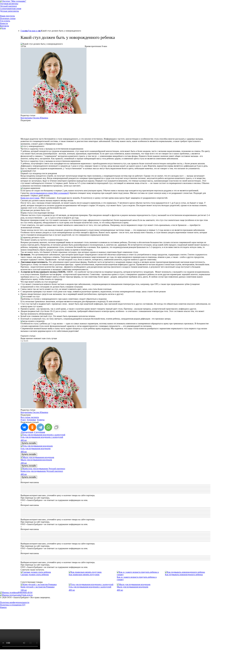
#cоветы (41, 420)
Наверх (3, 607)
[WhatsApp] (48, 427)
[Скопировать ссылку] (56, 427)
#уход (23, 420)
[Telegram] (40, 427)
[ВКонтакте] (24, 427)
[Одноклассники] (32, 427)
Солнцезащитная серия (10, 8)
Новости (4, 23)
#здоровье (31, 420)
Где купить (5, 21)
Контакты (4, 26)
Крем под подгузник (30, 198)
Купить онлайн (29, 443)
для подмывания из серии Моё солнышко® (49, 193)
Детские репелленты (9, 11)
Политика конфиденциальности (14, 602)
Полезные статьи (8, 18)
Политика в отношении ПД (12, 605)
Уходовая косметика (9, 3)
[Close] (20, 628)
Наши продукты (7, 16)
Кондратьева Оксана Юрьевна (34, 118)
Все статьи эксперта (30, 417)
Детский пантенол (8, 6)
